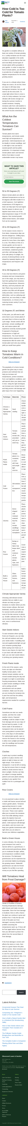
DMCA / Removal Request (6, 1115)
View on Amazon (14, 362)
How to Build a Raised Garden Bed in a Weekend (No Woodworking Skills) (13, 1020)
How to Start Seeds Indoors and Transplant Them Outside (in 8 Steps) (13, 1028)
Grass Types (18, 1082)
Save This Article (14, 181)
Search (21, 992)
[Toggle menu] (25, 2)
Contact (4, 1100)
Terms (3, 1108)
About (3, 1098)
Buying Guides (18, 1085)
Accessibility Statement (5, 1111)
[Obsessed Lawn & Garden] (5, 2)
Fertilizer (17, 1080)
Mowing (17, 1077)
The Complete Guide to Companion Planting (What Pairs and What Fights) (14, 1043)
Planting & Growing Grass (6, 1080)
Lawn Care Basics (6, 1077)
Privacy (4, 1105)
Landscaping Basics (7, 1086)
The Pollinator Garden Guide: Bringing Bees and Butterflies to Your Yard (12, 1035)
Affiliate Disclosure (6, 1103)
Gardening (22, 21)
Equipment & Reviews (7, 1091)
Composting (5, 1089)
